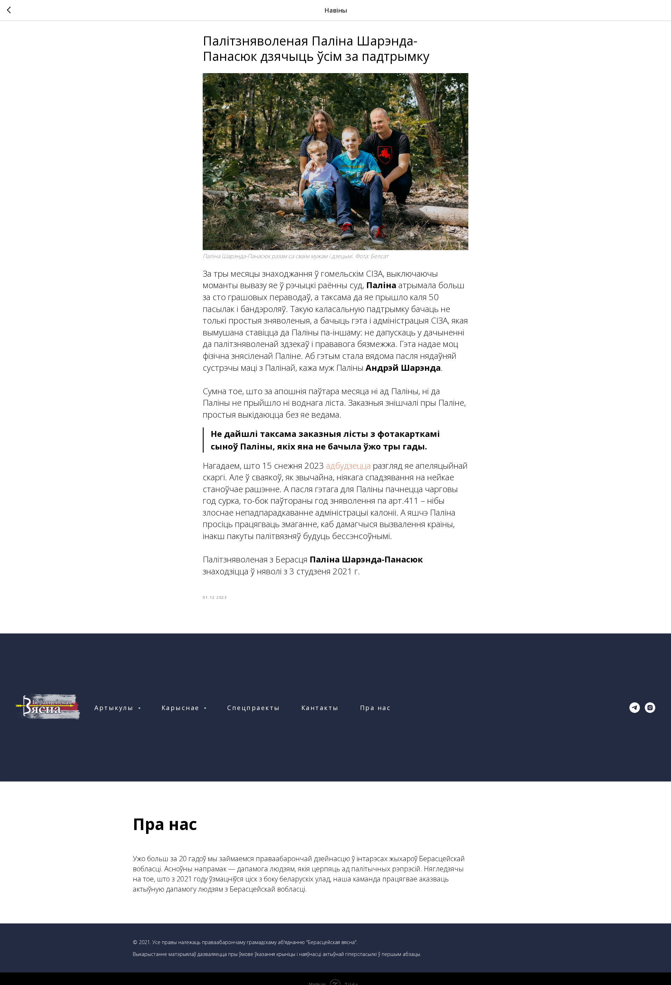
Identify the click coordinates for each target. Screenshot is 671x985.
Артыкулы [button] (115, 707)
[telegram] (634, 707)
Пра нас (375, 707)
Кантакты (320, 707)
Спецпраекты (253, 707)
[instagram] (650, 707)
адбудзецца (348, 465)
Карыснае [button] (181, 707)
